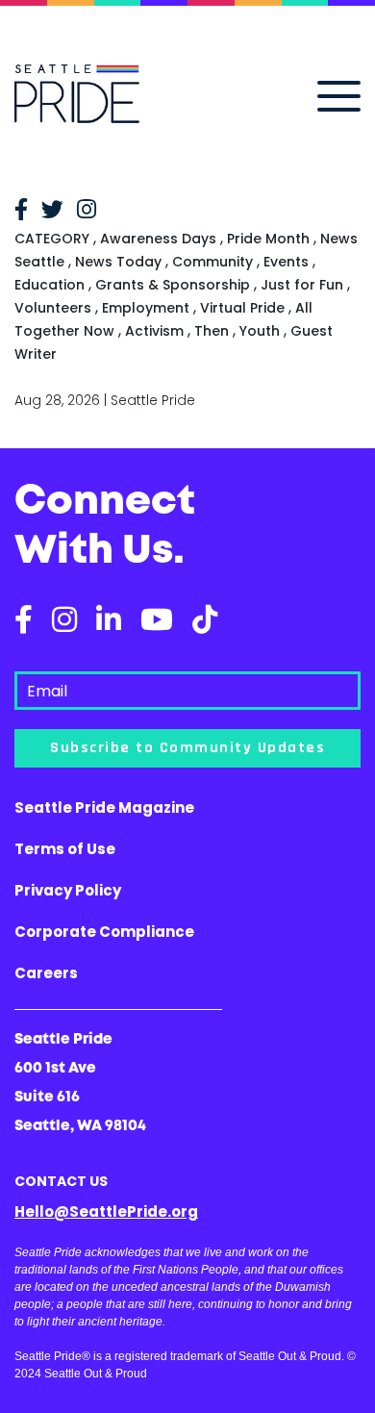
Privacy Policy (67, 890)
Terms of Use (64, 849)
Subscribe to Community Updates (187, 748)
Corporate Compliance (104, 931)
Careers (46, 973)
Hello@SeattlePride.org (106, 1211)
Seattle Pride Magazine (104, 807)
